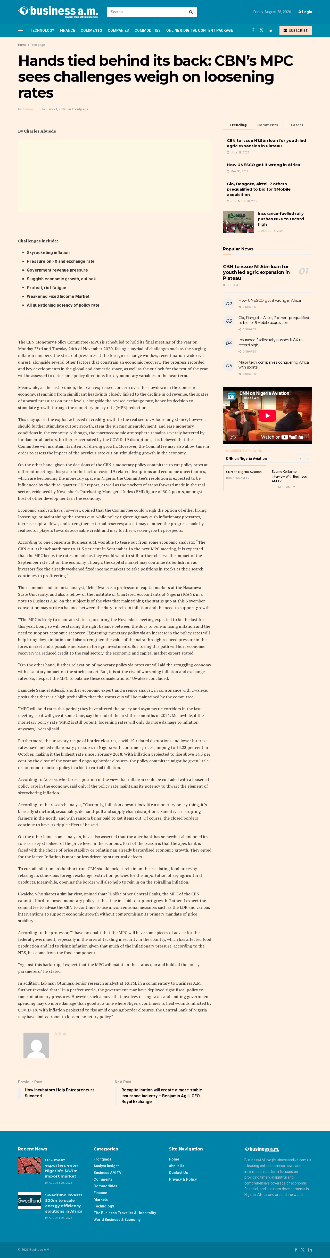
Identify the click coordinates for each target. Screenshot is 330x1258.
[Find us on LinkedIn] (270, 30)
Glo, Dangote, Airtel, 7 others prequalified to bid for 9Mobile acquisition (259, 189)
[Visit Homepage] (58, 12)
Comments (91, 30)
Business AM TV (107, 1173)
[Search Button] (192, 12)
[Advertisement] (114, 176)
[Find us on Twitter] (261, 30)
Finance (67, 30)
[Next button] (308, 458)
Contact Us (178, 1173)
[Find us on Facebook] (253, 30)
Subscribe (298, 30)
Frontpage (38, 45)
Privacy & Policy (183, 1179)
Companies (118, 30)
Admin (27, 109)
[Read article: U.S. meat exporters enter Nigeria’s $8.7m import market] (29, 1165)
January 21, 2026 (53, 109)
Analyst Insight (106, 1166)
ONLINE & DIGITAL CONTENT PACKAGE (199, 30)
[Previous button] (300, 458)
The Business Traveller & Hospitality (125, 1213)
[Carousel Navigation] (304, 458)
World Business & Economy (117, 1220)
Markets (101, 1199)
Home (22, 45)
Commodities (148, 30)
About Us (176, 1166)
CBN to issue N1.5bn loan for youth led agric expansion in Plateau (256, 272)
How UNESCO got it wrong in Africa (263, 164)
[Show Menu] (20, 30)
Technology (42, 30)
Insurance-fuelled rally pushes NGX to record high (281, 219)
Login (306, 12)
